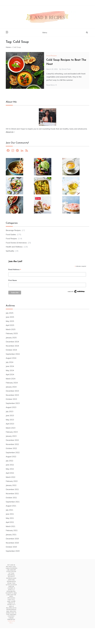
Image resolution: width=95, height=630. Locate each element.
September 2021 (13, 502)
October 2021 (11, 497)
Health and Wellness (14, 247)
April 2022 (10, 473)
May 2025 (10, 321)
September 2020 (13, 551)
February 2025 (12, 333)
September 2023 (13, 403)
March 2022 (10, 477)
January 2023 (11, 436)
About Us (9, 132)
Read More (50, 85)
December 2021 (12, 489)
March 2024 (10, 379)
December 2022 (12, 440)
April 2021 (10, 522)
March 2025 (10, 329)
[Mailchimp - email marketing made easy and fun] (76, 292)
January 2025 (11, 338)
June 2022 (10, 465)
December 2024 (12, 342)
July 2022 (9, 461)
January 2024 (11, 387)
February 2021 (12, 530)
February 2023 (12, 432)
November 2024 (12, 346)
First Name (12, 280)
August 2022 (11, 456)
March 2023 (10, 428)
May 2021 (10, 518)
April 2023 (10, 424)
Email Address (14, 269)
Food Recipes (51, 56)
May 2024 (10, 370)
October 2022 (11, 448)
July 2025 (9, 313)
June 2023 (10, 415)
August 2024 (11, 358)
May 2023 (10, 420)
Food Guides (11, 234)
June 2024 (10, 366)
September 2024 (13, 354)
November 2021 (12, 493)
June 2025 (10, 317)
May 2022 (10, 469)
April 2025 (10, 325)
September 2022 (13, 452)
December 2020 (12, 539)
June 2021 (10, 514)
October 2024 (11, 350)
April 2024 (10, 374)
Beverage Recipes (13, 230)
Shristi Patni (66, 69)
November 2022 (12, 444)
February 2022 (12, 481)
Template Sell (11, 622)
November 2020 (12, 543)
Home (8, 47)
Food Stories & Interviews (16, 243)
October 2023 (11, 399)
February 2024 (12, 383)
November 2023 (12, 395)
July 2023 (9, 411)
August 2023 (11, 407)
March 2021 (10, 526)
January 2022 (11, 485)
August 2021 (11, 506)
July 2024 (9, 362)
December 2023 (12, 391)
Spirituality (10, 251)
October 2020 (11, 547)
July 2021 (9, 510)
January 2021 (11, 534)
